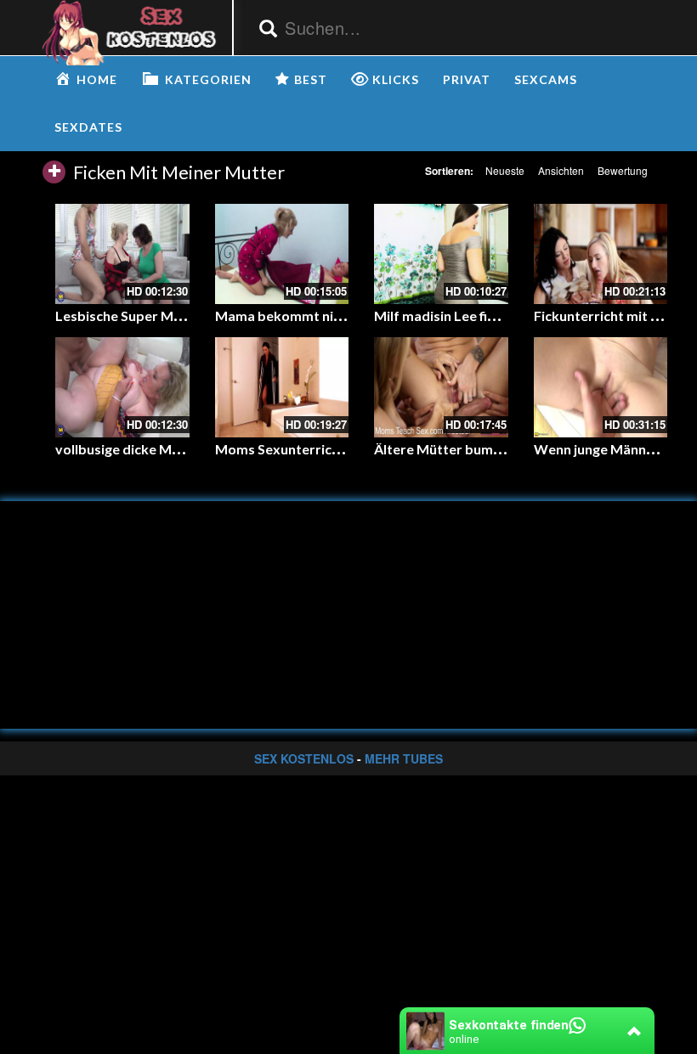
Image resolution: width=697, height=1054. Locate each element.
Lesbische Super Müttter (133, 315)
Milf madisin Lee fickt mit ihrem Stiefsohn (504, 315)
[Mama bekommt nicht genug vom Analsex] (282, 254)
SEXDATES (88, 127)
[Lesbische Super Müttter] (122, 254)
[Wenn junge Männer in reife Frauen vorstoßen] (601, 387)
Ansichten (561, 170)
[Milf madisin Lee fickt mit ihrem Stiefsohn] (441, 254)
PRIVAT (466, 79)
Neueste (504, 170)
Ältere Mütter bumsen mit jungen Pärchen (506, 449)
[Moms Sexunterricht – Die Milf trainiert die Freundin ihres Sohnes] (282, 387)
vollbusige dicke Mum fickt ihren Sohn (173, 449)
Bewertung (623, 170)
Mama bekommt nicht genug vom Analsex (346, 315)
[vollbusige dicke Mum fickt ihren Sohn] (122, 387)
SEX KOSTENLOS (304, 758)
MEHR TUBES (404, 758)
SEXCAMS (545, 79)
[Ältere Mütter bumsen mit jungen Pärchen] (441, 387)
